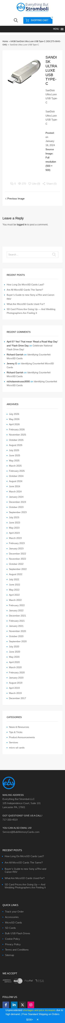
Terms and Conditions (17, 949)
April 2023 (14, 533)
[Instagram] (31, 1005)
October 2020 (16, 636)
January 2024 (16, 496)
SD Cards (10, 927)
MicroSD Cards (13, 922)
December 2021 (17, 615)
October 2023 (16, 507)
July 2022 (14, 579)
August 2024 (15, 481)
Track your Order (14, 911)
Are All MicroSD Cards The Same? (25, 289)
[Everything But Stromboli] (32, 11)
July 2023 (14, 517)
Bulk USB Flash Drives (17, 933)
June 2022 (14, 584)
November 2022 (17, 558)
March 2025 (15, 465)
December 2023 (17, 502)
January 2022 (16, 610)
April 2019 (14, 688)
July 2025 (14, 450)
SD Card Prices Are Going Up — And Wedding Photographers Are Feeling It (25, 886)
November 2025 (17, 434)
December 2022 (17, 553)
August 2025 (15, 445)
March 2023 (15, 538)
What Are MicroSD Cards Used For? (26, 304)
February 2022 (17, 605)
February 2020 (17, 672)
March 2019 (15, 693)
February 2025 (17, 471)
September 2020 (18, 641)
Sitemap (9, 955)
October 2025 (16, 440)
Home (5, 41)
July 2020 (14, 646)
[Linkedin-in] (14, 1005)
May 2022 (14, 589)
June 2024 (14, 486)
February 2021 (17, 620)
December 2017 (17, 698)
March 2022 (15, 600)
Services (13, 742)
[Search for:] (32, 254)
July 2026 (14, 414)
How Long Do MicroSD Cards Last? (25, 284)
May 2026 (14, 419)
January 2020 (16, 677)
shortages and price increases (39, 1010)
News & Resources (19, 727)
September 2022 (18, 569)
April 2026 (14, 424)
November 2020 (17, 631)
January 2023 (16, 548)
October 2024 (16, 476)
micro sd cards (16, 747)
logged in (21, 224)
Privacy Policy (13, 944)
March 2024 (15, 491)
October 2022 (16, 564)
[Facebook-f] (5, 1005)
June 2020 (14, 651)
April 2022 (14, 595)
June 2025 (14, 455)
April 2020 (14, 662)
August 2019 (15, 682)
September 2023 (18, 512)
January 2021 (16, 626)
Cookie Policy (12, 938)
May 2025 (14, 460)
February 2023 (17, 543)
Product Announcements (22, 737)
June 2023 (14, 522)
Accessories (12, 917)
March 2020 (15, 667)
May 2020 (14, 657)
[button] (56, 29)
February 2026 (17, 429)
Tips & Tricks (15, 732)
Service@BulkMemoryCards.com (21, 832)
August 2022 (15, 574)
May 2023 (14, 527)
